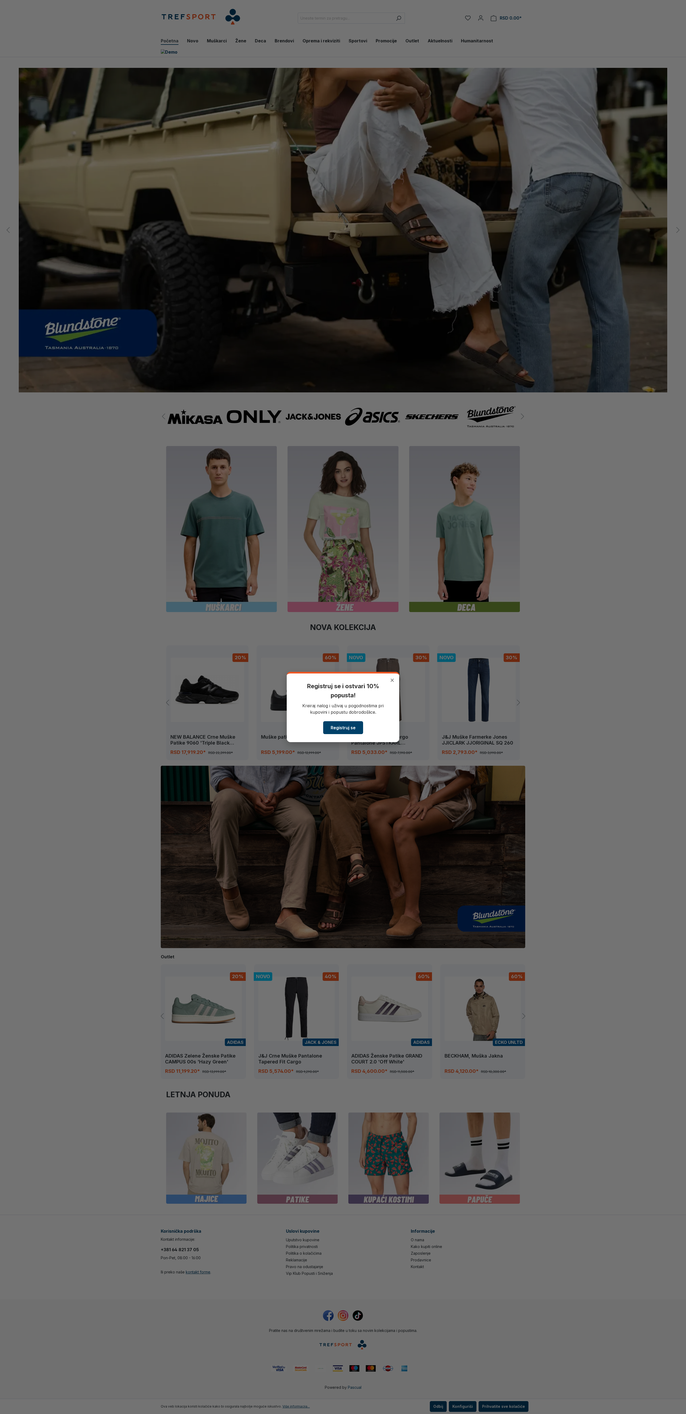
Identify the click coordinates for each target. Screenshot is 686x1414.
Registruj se (343, 727)
